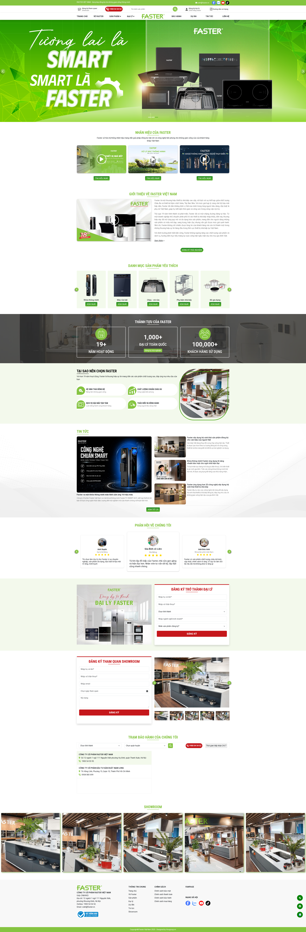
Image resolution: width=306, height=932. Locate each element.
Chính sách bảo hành (162, 898)
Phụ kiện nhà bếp (91, 300)
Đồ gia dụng (122, 300)
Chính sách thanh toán (163, 894)
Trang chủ (82, 16)
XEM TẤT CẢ (153, 509)
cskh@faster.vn (203, 3)
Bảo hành (176, 16)
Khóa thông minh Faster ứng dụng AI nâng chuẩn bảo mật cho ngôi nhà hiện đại (205, 462)
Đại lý (130, 16)
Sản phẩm (114, 16)
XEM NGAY (91, 304)
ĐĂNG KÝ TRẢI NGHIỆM (192, 250)
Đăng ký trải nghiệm (153, 350)
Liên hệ (225, 16)
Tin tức (209, 16)
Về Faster (98, 16)
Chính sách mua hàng (163, 901)
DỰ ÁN (193, 16)
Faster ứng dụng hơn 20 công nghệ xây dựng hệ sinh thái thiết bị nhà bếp (208, 485)
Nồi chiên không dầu (153, 300)
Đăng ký (192, 633)
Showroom (132, 912)
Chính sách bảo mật (162, 891)
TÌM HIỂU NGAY (101, 178)
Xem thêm (158, 240)
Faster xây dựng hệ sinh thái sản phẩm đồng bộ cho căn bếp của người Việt (207, 438)
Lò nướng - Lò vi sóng (184, 300)
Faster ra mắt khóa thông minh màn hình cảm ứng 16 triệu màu (105, 495)
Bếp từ (215, 300)
